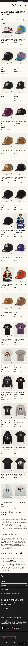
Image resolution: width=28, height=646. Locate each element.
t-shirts (11, 560)
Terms (16, 623)
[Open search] (4, 5)
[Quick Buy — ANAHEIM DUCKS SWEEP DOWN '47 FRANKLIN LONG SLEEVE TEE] (12, 389)
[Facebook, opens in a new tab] (6, 642)
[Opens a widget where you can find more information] (22, 643)
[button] (3, 44)
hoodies (3, 566)
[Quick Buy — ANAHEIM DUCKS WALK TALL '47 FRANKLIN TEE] (12, 362)
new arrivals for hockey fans (9, 527)
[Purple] (4, 71)
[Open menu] (2, 5)
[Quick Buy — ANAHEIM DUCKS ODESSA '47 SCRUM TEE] (12, 470)
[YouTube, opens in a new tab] (10, 642)
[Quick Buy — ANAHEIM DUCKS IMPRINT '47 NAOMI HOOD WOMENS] (12, 497)
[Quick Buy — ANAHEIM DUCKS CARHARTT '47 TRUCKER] (12, 173)
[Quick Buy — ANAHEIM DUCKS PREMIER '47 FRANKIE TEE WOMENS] (12, 417)
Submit (23, 608)
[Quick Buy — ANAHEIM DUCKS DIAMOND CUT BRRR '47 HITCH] (12, 35)
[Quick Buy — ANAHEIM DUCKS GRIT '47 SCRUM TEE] (12, 335)
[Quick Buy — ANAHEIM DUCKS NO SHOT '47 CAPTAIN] (25, 118)
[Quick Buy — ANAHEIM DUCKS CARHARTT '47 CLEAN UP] (12, 146)
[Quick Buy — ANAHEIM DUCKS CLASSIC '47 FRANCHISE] (12, 253)
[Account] (20, 5)
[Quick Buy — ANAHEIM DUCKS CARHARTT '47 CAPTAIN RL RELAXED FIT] (12, 307)
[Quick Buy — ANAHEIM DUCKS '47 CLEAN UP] (12, 62)
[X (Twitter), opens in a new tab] (2, 642)
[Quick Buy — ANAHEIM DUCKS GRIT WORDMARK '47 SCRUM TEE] (25, 389)
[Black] (2, 71)
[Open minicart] (26, 5)
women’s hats (19, 545)
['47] (14, 5)
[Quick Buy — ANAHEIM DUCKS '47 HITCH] (12, 91)
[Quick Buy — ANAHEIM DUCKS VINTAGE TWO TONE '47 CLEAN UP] (25, 35)
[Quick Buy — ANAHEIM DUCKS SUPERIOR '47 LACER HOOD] (25, 227)
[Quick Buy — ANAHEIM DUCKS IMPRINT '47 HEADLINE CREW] (25, 417)
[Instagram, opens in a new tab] (14, 642)
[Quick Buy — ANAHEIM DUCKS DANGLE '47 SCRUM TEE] (25, 362)
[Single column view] (26, 19)
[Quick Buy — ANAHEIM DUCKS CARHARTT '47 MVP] (12, 200)
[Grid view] (23, 19)
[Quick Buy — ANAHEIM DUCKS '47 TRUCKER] (25, 91)
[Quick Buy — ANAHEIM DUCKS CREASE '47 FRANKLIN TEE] (25, 470)
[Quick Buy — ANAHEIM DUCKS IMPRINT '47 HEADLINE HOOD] (12, 444)
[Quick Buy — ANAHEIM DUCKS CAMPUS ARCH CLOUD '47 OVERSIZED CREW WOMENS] (25, 497)
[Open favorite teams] (23, 5)
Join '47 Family (20, 1)
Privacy (20, 623)
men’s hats (9, 547)
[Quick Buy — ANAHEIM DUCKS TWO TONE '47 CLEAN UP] (25, 62)
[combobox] (8, 637)
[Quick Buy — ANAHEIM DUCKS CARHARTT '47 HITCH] (25, 146)
